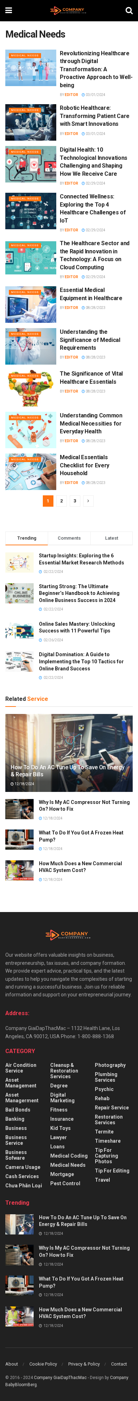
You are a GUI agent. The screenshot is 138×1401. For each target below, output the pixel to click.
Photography (110, 1065)
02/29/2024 (95, 183)
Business (16, 1128)
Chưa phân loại (23, 1185)
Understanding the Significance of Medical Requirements (90, 339)
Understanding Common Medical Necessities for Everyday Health (91, 423)
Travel (102, 1180)
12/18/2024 (24, 784)
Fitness (59, 1110)
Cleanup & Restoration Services (64, 1070)
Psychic (104, 1089)
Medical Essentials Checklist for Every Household (84, 465)
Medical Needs (25, 55)
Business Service (16, 1140)
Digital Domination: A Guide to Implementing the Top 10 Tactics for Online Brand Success (81, 661)
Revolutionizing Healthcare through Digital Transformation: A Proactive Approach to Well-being (96, 69)
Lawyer (58, 1137)
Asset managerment (22, 1097)
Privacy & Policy (84, 1364)
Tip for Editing (112, 1171)
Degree (59, 1085)
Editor (71, 95)
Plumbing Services (106, 1077)
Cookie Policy (43, 1364)
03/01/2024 (95, 95)
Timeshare (108, 1141)
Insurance (62, 1119)
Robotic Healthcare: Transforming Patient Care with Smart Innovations (95, 116)
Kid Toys (60, 1128)
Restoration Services (109, 1119)
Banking (14, 1119)
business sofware (16, 1155)
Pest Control (65, 1183)
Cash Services (22, 1176)
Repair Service (112, 1107)
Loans (57, 1146)
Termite (104, 1132)
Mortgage (62, 1174)
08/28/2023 (95, 308)
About (11, 1364)
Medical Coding (69, 1156)
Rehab (102, 1098)
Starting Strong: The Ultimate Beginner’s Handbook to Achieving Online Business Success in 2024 (79, 593)
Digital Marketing (62, 1097)
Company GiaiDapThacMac (60, 1377)
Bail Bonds (17, 1110)
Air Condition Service (20, 1068)
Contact (119, 1364)
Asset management (20, 1082)
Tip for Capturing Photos (106, 1155)
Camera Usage (22, 1167)
